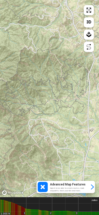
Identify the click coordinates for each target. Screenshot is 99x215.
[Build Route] (89, 47)
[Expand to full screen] (89, 10)
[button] (66, 187)
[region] (49, 98)
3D (88, 22)
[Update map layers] (89, 35)
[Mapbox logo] (13, 193)
